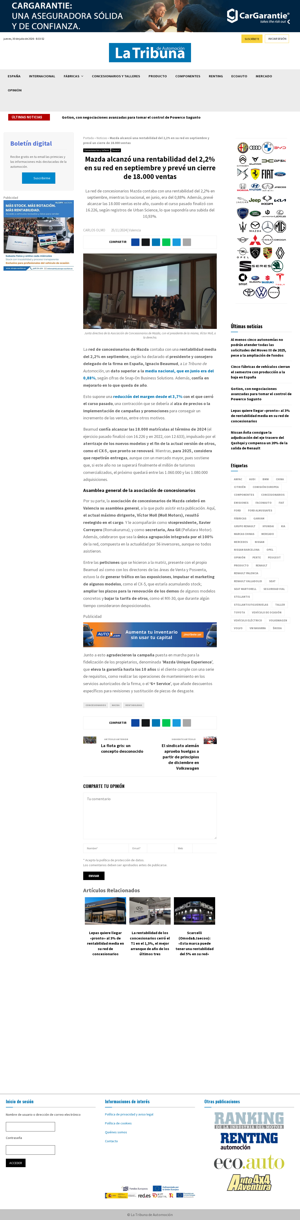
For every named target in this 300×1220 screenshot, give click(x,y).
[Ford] (280, 179)
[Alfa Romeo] (243, 152)
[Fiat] (268, 179)
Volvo (238, 628)
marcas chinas (244, 534)
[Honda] (243, 192)
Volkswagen (278, 620)
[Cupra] (255, 166)
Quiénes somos (116, 1132)
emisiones (241, 502)
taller (280, 604)
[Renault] (280, 258)
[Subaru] (255, 284)
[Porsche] (268, 258)
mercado (267, 534)
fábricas (240, 518)
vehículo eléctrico (248, 620)
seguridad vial (274, 589)
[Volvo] (274, 297)
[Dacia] (268, 166)
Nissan (259, 542)
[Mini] (243, 244)
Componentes (187, 76)
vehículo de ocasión (266, 612)
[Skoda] (277, 271)
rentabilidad (133, 705)
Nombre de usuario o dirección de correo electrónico (43, 1114)
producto (241, 565)
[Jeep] (255, 205)
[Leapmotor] (268, 218)
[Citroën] (243, 166)
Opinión (15, 90)
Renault (261, 565)
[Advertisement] (150, 1028)
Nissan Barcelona (246, 549)
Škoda (277, 628)
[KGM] (267, 205)
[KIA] (280, 205)
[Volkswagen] (261, 297)
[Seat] (245, 271)
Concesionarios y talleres (116, 76)
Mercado (264, 76)
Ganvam (258, 518)
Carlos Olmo (94, 230)
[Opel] (243, 258)
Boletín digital (31, 143)
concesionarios (96, 705)
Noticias (102, 138)
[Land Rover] (255, 218)
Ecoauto (239, 76)
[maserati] (243, 231)
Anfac (238, 479)
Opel (269, 549)
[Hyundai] (255, 192)
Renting (216, 76)
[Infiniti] (268, 192)
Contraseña (14, 1138)
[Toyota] (249, 297)
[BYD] (280, 152)
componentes (244, 494)
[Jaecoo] (280, 192)
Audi (252, 479)
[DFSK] (280, 166)
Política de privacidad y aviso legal (129, 1114)
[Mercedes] (268, 231)
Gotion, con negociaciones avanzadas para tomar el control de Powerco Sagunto (261, 393)
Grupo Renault (244, 526)
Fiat (281, 502)
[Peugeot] (255, 258)
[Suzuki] (268, 284)
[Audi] (255, 152)
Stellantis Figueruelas (251, 604)
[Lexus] (280, 218)
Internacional (42, 76)
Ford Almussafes (260, 510)
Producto (158, 76)
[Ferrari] (255, 179)
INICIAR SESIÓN (277, 38)
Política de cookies (118, 1123)
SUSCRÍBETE (252, 39)
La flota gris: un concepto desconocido (122, 748)
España (14, 76)
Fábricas (71, 76)
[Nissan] (268, 244)
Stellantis (242, 596)
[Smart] (243, 284)
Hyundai (268, 526)
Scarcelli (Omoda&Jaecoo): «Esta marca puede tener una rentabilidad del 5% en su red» (195, 943)
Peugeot (274, 557)
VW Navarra (258, 628)
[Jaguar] (242, 205)
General (116, 150)
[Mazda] (255, 231)
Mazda (116, 705)
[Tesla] (280, 284)
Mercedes (241, 542)
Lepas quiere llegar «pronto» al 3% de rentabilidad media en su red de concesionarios (134, 117)
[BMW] (268, 152)
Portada (88, 138)
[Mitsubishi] (255, 244)
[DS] (243, 179)
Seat (272, 581)
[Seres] (261, 271)
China (280, 479)
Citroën (240, 487)
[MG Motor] (280, 231)
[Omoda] (280, 244)
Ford (237, 510)
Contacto (111, 1141)
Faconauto (263, 502)
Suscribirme (42, 178)
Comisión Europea (266, 487)
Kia (283, 526)
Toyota (239, 612)
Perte (256, 557)
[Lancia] (243, 218)
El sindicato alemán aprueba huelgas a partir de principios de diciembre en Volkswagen (180, 757)
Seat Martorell (245, 589)
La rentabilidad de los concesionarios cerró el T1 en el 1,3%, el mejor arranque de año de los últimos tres (150, 943)
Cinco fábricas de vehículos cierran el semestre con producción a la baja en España (260, 371)
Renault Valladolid (248, 581)
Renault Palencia (246, 573)
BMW (265, 479)
